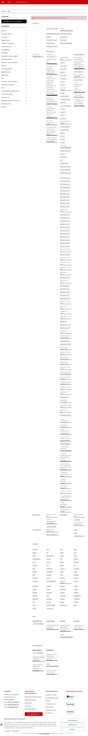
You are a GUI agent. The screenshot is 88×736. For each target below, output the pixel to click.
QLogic (34, 589)
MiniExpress (63, 514)
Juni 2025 (76, 621)
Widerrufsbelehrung (66, 43)
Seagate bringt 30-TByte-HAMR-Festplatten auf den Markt (65, 627)
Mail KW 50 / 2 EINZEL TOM (64, 363)
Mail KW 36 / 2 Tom (64, 281)
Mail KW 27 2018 (65, 236)
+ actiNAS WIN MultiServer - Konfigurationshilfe (65, 448)
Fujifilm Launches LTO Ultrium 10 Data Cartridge (79, 627)
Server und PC (5, 97)
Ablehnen (72, 729)
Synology (48, 599)
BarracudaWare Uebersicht (78, 75)
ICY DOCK (76, 568)
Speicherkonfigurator (52, 534)
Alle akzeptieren (72, 720)
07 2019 (62, 81)
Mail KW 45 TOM (65, 328)
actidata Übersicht (79, 54)
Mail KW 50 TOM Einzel (65, 368)
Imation (35, 571)
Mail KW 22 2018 (65, 224)
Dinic (34, 562)
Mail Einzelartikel (65, 169)
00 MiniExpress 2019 (64, 58)
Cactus (62, 555)
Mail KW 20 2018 (65, 221)
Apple (62, 552)
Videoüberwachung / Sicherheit (10, 100)
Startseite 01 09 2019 (64, 393)
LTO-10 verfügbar (38, 623)
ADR (47, 549)
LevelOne (35, 581)
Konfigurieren (72, 725)
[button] (14, 30)
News (9, 2)
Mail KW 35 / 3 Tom (64, 273)
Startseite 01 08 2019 (64, 388)
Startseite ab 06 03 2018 (65, 406)
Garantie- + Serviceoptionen (9, 62)
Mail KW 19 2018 (65, 217)
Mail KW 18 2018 (65, 214)
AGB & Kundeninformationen (66, 29)
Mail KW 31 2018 (65, 246)
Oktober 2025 (50, 621)
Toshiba (76, 602)
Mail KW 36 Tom (64, 285)
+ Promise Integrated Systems (63, 481)
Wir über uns (50, 51)
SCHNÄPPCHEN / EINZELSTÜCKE (10, 91)
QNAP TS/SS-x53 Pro (51, 515)
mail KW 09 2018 (65, 187)
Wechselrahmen (6, 104)
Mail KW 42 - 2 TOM (64, 307)
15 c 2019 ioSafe (64, 126)
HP (74, 565)
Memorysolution (51, 581)
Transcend (49, 608)
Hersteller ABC (64, 163)
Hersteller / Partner (51, 28)
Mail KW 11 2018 (65, 190)
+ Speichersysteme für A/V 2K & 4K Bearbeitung (65, 497)
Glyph (34, 608)
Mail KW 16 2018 (65, 203)
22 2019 (62, 142)
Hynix (75, 605)
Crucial (48, 559)
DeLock (76, 559)
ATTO (34, 555)
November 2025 (37, 621)
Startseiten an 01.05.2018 (64, 426)
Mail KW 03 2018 (65, 177)
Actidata (35, 549)
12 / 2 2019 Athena (65, 105)
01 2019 (62, 62)
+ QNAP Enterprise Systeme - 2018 (65, 383)
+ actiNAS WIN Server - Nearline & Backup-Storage (65, 438)
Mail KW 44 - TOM (65, 324)
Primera (76, 586)
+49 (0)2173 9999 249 (13, 704)
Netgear (62, 586)
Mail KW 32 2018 (65, 254)
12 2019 (62, 109)
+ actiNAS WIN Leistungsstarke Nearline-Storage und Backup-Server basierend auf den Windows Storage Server (79, 63)
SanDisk (62, 592)
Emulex (48, 562)
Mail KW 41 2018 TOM (65, 302)
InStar (75, 571)
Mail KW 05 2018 (65, 181)
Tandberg (76, 599)
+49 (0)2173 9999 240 (13, 702)
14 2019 (62, 115)
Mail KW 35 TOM (65, 277)
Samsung (49, 592)
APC (47, 552)
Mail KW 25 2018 (65, 230)
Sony (47, 595)
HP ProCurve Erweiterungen (37, 55)
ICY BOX (62, 568)
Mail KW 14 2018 (65, 197)
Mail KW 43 (63, 321)
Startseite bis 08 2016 (78, 515)
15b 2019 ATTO (64, 129)
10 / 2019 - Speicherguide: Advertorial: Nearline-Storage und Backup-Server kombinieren (51, 112)
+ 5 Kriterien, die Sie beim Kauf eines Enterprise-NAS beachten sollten (51, 131)
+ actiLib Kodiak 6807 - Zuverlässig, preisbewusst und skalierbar (65, 466)
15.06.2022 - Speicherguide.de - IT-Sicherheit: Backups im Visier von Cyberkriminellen (51, 58)
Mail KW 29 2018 (65, 240)
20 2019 (62, 136)
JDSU (61, 574)
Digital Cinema (5, 40)
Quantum (63, 589)
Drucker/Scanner (6, 46)
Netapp (48, 586)
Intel (34, 574)
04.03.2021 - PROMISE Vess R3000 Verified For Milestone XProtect (51, 100)
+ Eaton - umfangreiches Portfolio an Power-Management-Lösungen (78, 87)
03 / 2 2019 (63, 65)
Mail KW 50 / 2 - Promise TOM (64, 358)
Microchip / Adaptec (63, 582)
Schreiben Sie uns (21, 2)
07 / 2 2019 (63, 78)
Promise (62, 578)
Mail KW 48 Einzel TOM (65, 353)
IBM (34, 568)
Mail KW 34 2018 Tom (65, 263)
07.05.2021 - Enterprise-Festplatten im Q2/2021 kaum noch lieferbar (50, 70)
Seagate (76, 592)
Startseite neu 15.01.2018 (64, 421)
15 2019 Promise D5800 (65, 122)
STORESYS (63, 595)
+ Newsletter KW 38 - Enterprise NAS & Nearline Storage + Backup (79, 102)
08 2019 (62, 84)
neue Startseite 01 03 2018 (65, 378)
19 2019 (62, 133)
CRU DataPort (36, 559)
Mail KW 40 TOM (65, 298)
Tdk (34, 602)
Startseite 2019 (64, 397)
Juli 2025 (62, 621)
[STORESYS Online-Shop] (3, 2)
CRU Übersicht (78, 79)
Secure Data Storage (7, 94)
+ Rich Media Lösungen (64, 487)
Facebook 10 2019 (65, 99)
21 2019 (62, 139)
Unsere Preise (50, 43)
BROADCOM (49, 555)
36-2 (61, 160)
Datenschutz (15, 731)
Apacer (35, 552)
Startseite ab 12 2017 (64, 411)
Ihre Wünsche (37, 529)
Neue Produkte (36, 650)
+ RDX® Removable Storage (63, 504)
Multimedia (4, 75)
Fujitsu (62, 565)
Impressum (7, 731)
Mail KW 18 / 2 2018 (64, 210)
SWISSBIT (35, 599)
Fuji (47, 565)
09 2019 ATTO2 (64, 96)
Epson (62, 562)
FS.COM (35, 565)
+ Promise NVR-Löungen (64, 510)
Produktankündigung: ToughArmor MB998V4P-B (52, 627)
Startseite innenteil (65, 415)
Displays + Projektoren (7, 43)
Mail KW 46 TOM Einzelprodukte (65, 336)
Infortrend (49, 571)
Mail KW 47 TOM (65, 341)
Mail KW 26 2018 (65, 233)
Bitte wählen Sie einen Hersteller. (12, 21)
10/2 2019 (63, 102)
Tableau (62, 599)
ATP (75, 552)
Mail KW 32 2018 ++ (65, 250)
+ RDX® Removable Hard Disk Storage (51, 521)
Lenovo (76, 578)
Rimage (35, 592)
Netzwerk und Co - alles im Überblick (65, 373)
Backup (3, 31)
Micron (76, 581)
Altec (61, 549)
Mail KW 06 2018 (65, 184)
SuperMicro (77, 595)
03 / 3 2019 (63, 69)
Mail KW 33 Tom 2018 (64, 258)
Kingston (35, 578)
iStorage (48, 574)
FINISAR (76, 562)
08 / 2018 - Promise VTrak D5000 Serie (50, 122)
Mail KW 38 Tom (64, 292)
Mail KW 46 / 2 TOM (64, 331)
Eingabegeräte (5, 50)
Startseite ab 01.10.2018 (63, 401)
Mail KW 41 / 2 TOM (64, 317)
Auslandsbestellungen (52, 33)
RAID (2, 88)
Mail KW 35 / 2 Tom (64, 268)
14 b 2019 (63, 118)
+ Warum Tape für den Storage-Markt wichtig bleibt (51, 139)
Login (75, 529)
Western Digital (50, 605)
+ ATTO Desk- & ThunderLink (78, 523)
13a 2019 (62, 112)
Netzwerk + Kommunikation (9, 81)
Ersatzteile (4, 53)
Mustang (35, 586)
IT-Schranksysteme (6, 69)
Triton (34, 605)
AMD (75, 549)
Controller (4, 37)
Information (49, 650)
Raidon (76, 589)
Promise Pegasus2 (65, 443)
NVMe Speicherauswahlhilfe (66, 636)
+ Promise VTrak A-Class (65, 492)
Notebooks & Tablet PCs (8, 84)
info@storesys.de (13, 707)
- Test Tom (77, 519)
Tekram (48, 602)
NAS (2, 78)
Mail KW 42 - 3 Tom (64, 312)
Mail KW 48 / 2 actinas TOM (64, 348)
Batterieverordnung (66, 33)
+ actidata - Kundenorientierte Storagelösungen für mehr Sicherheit (65, 457)
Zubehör (3, 107)
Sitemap (48, 36)
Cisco (75, 555)
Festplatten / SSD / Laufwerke (9, 56)
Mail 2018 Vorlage (65, 166)
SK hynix (35, 595)
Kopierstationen (6, 72)
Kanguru (76, 574)
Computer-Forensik (6, 34)
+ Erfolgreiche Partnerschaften (78, 96)
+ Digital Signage (51, 526)
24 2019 (62, 153)
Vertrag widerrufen (33, 714)
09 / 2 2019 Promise (63, 88)
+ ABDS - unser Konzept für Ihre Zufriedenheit (65, 431)
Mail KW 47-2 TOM (65, 344)
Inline (61, 571)
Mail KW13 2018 (64, 193)
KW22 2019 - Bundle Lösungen (65, 146)
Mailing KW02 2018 (65, 172)
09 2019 (62, 93)
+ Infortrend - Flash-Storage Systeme (64, 474)
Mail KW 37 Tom (64, 289)
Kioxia (48, 578)
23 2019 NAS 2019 (65, 150)
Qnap (48, 589)
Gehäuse (3, 65)
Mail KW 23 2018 (65, 227)
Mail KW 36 (63, 157)
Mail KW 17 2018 (65, 206)
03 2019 (62, 72)
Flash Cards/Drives (6, 59)
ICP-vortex (49, 568)
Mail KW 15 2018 (65, 200)
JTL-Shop (47, 734)
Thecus (62, 602)
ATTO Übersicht (78, 71)
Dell (61, 559)
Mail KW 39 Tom (64, 295)
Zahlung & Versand (51, 46)
